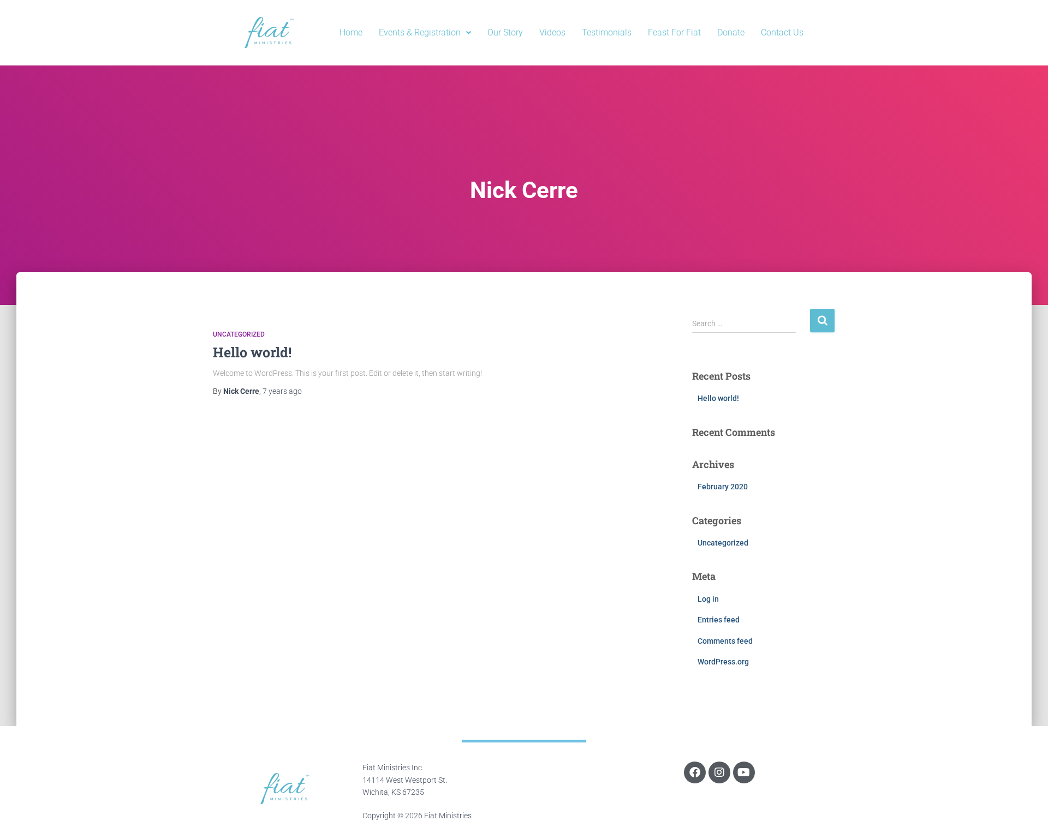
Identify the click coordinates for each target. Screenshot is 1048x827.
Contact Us (782, 32)
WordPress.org (723, 661)
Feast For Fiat (674, 32)
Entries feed (719, 619)
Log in (708, 599)
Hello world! (252, 352)
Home (351, 32)
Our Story (505, 32)
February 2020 (723, 486)
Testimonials (607, 32)
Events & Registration (420, 32)
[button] (425, 32)
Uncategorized (239, 334)
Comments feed (725, 641)
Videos (552, 32)
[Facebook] (695, 772)
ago (282, 391)
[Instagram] (719, 772)
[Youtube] (744, 772)
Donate (731, 32)
